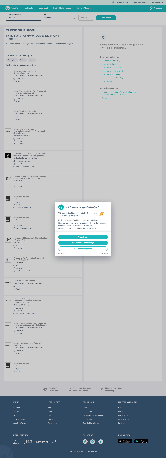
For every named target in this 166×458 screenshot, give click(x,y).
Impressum (104, 253)
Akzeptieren (83, 237)
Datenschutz (62, 253)
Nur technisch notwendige (83, 243)
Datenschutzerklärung (67, 228)
